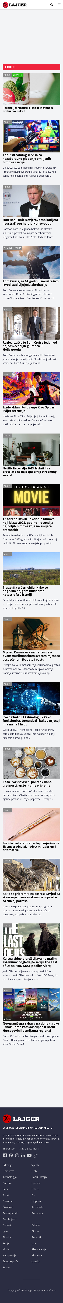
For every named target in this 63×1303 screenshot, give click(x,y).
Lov (33, 1243)
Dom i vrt (8, 1171)
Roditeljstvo (10, 1219)
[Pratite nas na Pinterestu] (11, 1155)
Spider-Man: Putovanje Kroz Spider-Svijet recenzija (29, 409)
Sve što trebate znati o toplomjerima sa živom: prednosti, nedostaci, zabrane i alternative (31, 847)
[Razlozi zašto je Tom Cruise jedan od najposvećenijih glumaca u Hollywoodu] (31, 323)
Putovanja (37, 1213)
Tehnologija (10, 1177)
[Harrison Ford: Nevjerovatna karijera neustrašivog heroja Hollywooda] (31, 201)
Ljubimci (36, 1183)
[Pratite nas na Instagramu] (17, 1155)
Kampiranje (9, 1255)
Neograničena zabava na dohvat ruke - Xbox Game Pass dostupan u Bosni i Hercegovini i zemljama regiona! (31, 1027)
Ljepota (36, 1201)
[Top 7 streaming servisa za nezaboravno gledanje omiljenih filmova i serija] (31, 136)
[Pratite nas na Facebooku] (5, 1155)
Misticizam (37, 1255)
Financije (8, 1201)
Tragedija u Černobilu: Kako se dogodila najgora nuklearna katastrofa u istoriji (25, 591)
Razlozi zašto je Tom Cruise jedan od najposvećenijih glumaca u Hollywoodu (30, 346)
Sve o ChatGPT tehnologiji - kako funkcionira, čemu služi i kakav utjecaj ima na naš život (31, 720)
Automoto (37, 1207)
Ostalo (35, 1261)
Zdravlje (17, 75)
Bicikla (35, 1231)
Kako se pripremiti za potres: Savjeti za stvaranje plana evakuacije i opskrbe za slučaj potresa (31, 897)
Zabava (35, 1225)
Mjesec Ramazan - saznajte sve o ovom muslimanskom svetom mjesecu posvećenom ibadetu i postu (31, 656)
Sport (6, 1195)
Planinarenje (38, 1249)
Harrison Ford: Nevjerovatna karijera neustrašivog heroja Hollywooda (30, 221)
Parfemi (7, 1183)
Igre (5, 1231)
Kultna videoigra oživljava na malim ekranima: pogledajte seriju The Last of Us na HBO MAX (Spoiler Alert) (30, 962)
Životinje (8, 1207)
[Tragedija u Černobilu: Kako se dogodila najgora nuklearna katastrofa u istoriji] (31, 568)
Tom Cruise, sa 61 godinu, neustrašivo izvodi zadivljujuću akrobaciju (31, 283)
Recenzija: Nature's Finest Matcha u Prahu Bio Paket (28, 109)
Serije (6, 1243)
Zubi (5, 1189)
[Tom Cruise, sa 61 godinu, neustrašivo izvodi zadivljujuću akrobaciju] (31, 262)
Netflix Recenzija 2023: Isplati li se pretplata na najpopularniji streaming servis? (30, 472)
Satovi (6, 1267)
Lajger (29, 1290)
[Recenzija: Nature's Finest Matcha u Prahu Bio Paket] (31, 89)
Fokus (7, 75)
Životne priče (10, 1261)
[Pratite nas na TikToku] (35, 1155)
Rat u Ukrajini (39, 1177)
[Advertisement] (31, 37)
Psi (33, 1195)
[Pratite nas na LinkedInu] (23, 1155)
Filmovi (8, 248)
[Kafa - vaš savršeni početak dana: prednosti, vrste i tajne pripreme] (31, 763)
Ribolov (7, 1237)
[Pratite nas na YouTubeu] (29, 1155)
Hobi (34, 1171)
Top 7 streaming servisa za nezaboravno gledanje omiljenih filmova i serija (27, 158)
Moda (6, 1249)
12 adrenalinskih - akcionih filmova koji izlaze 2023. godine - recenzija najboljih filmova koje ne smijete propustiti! (29, 524)
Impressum (9, 1148)
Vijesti (35, 1165)
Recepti (36, 1237)
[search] (52, 5)
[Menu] (59, 5)
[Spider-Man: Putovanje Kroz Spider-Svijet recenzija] (31, 388)
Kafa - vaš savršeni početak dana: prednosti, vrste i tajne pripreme (27, 783)
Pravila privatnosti (29, 1148)
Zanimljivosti (10, 1213)
